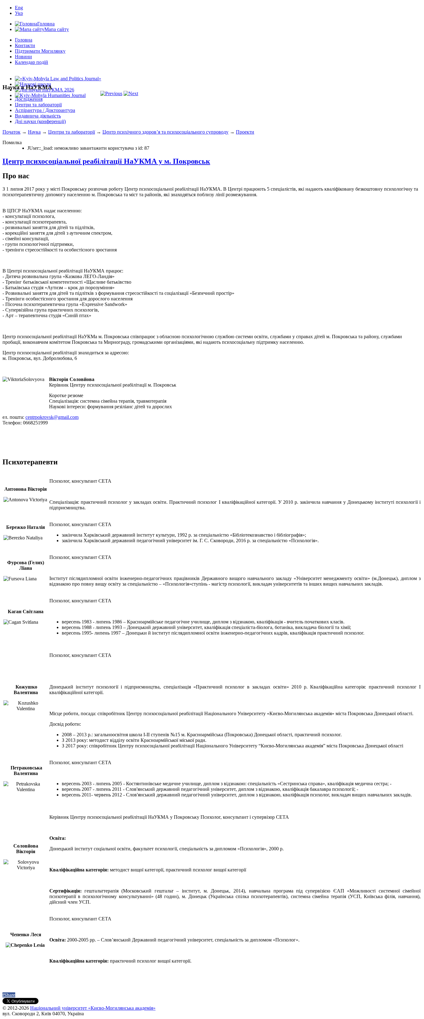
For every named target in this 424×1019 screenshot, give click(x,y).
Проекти (245, 132)
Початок (11, 132)
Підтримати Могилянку (40, 51)
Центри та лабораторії (38, 104)
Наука (34, 132)
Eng (19, 7)
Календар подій (31, 62)
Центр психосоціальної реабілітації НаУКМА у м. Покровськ (106, 161)
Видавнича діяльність (38, 115)
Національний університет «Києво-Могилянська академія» (93, 1008)
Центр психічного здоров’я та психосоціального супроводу (165, 132)
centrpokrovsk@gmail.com (52, 417)
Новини (23, 56)
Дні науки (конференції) (40, 121)
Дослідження (29, 99)
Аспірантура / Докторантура (45, 110)
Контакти (25, 45)
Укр (19, 13)
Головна (23, 39)
